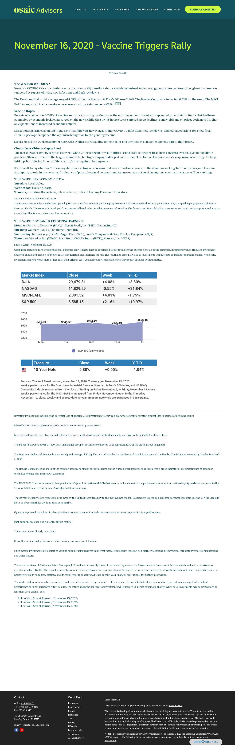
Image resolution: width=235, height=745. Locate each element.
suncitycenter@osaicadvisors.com (31, 724)
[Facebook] (16, 730)
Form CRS (115, 699)
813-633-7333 (27, 703)
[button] (80, 9)
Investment (74, 706)
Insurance (73, 714)
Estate (71, 710)
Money (71, 722)
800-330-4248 (31, 706)
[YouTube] (22, 730)
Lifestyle (72, 726)
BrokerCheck (175, 705)
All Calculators (76, 737)
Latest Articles (75, 730)
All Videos (73, 733)
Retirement (73, 703)
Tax (70, 718)
